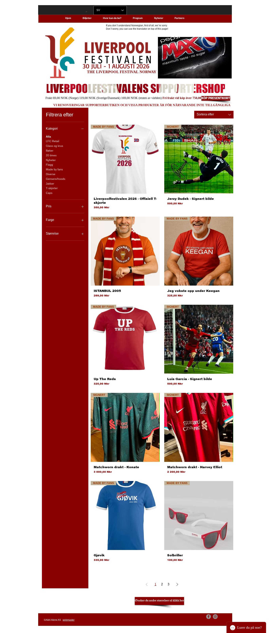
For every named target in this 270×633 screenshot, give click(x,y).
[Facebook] (208, 616)
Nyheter (51, 160)
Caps (49, 192)
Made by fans (54, 169)
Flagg (49, 164)
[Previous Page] (146, 584)
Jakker (50, 183)
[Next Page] (177, 584)
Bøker (49, 150)
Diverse (50, 174)
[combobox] (214, 115)
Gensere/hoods (55, 178)
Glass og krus (54, 145)
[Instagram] (215, 616)
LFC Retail (52, 141)
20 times (51, 155)
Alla (48, 136)
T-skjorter (52, 188)
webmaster (69, 620)
